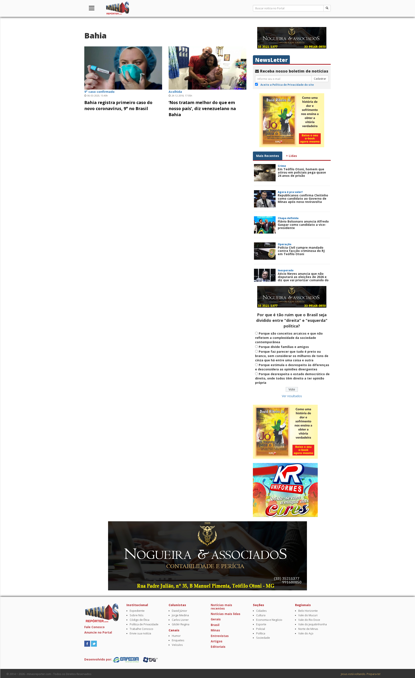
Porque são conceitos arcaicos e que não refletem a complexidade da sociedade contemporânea (289, 337)
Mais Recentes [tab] (267, 156)
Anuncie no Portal (98, 632)
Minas (215, 630)
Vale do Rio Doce (309, 620)
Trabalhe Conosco (141, 629)
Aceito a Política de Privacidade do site (287, 84)
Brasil (215, 625)
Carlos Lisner (180, 620)
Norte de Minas (308, 629)
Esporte (261, 624)
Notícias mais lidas (225, 614)
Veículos (177, 645)
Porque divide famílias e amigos (284, 347)
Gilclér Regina (180, 624)
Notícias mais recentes (221, 606)
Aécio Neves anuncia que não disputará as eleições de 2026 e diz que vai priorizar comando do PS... (303, 279)
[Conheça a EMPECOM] (126, 659)
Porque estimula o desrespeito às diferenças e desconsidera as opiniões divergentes (292, 367)
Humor (176, 636)
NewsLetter (271, 59)
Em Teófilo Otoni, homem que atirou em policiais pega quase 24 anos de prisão (302, 172)
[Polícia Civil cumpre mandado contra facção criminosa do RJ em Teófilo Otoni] (265, 251)
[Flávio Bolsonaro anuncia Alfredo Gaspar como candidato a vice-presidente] (265, 225)
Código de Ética (139, 620)
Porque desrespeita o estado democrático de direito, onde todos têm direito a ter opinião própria (292, 378)
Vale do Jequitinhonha (312, 624)
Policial (260, 629)
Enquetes (178, 640)
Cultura (260, 615)
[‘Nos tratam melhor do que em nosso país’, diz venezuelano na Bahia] (207, 67)
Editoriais (218, 647)
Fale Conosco (94, 627)
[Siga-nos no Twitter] (94, 643)
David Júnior (179, 611)
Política (260, 633)
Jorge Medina (180, 615)
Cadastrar (320, 79)
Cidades (261, 611)
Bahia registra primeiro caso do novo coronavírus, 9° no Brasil (118, 105)
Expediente (137, 611)
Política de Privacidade (144, 624)
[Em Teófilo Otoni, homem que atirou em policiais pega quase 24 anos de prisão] (265, 172)
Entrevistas (220, 636)
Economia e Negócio (269, 620)
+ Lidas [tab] (291, 156)
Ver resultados (292, 396)
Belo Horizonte (308, 611)
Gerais (216, 619)
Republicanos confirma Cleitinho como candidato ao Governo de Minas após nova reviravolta (303, 198)
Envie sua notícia (140, 633)
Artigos (216, 641)
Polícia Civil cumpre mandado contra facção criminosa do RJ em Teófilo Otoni (301, 250)
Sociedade (263, 638)
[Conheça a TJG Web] (150, 659)
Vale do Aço (305, 633)
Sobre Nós (137, 615)
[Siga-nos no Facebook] (87, 643)
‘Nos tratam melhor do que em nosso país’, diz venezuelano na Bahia (202, 108)
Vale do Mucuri (308, 615)
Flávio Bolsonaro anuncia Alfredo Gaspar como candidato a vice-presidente (303, 224)
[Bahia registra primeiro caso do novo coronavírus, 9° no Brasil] (123, 67)
